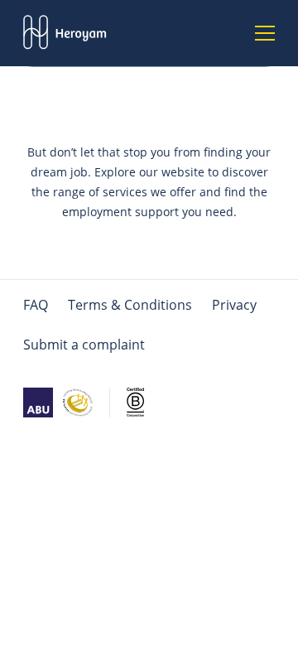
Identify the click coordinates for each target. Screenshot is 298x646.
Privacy (234, 305)
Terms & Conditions (130, 305)
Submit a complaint (84, 344)
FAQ (35, 305)
